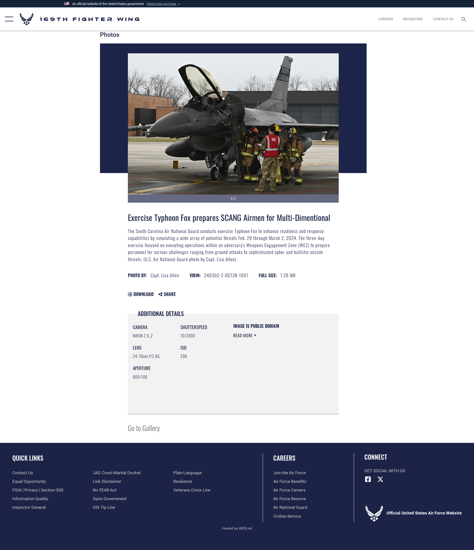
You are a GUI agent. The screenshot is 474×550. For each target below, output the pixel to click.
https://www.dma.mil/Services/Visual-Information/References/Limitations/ (263, 384)
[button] (164, 3)
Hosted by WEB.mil (237, 528)
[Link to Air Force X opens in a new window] (380, 479)
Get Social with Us (384, 471)
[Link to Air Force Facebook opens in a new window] (368, 479)
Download (143, 294)
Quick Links (27, 457)
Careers (284, 457)
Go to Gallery (144, 427)
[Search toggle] (464, 19)
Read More (243, 335)
